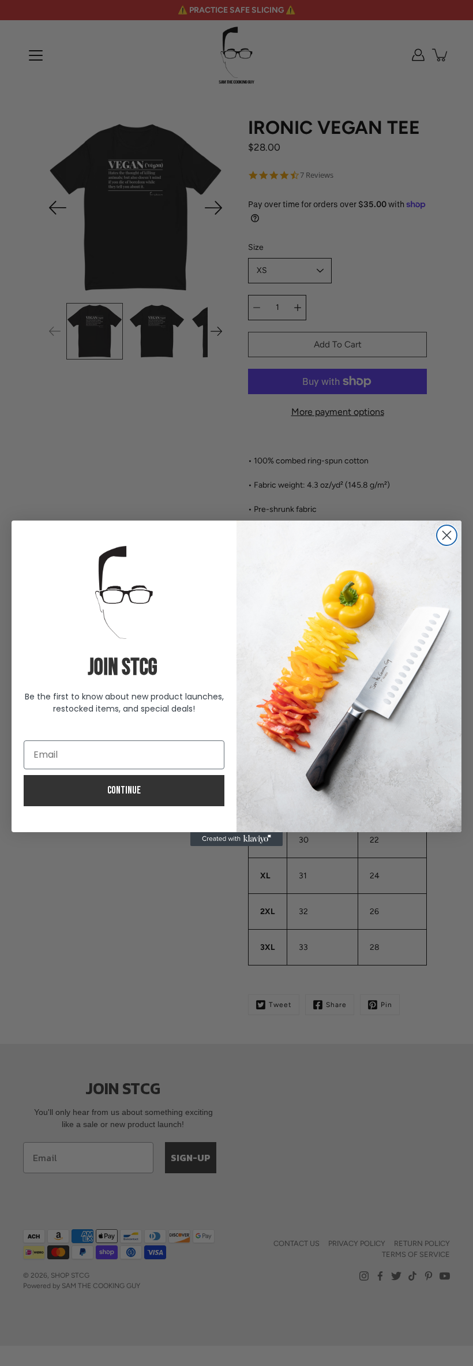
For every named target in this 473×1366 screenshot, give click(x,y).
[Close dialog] (447, 535)
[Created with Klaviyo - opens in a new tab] (236, 839)
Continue (124, 790)
